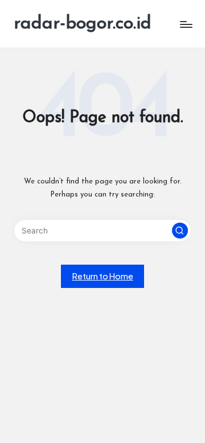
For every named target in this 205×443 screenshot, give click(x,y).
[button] (180, 231)
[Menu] (185, 24)
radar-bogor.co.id (82, 24)
